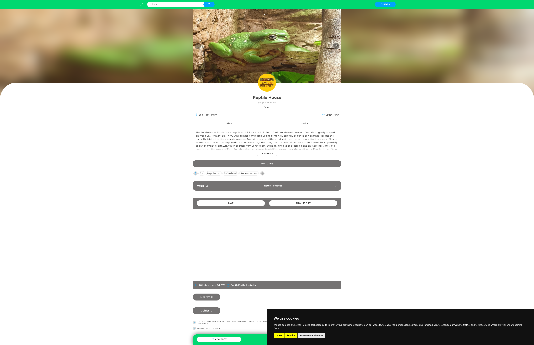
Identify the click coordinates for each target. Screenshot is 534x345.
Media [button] (304, 123)
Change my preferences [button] (311, 335)
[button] (230, 124)
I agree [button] (279, 335)
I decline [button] (291, 335)
